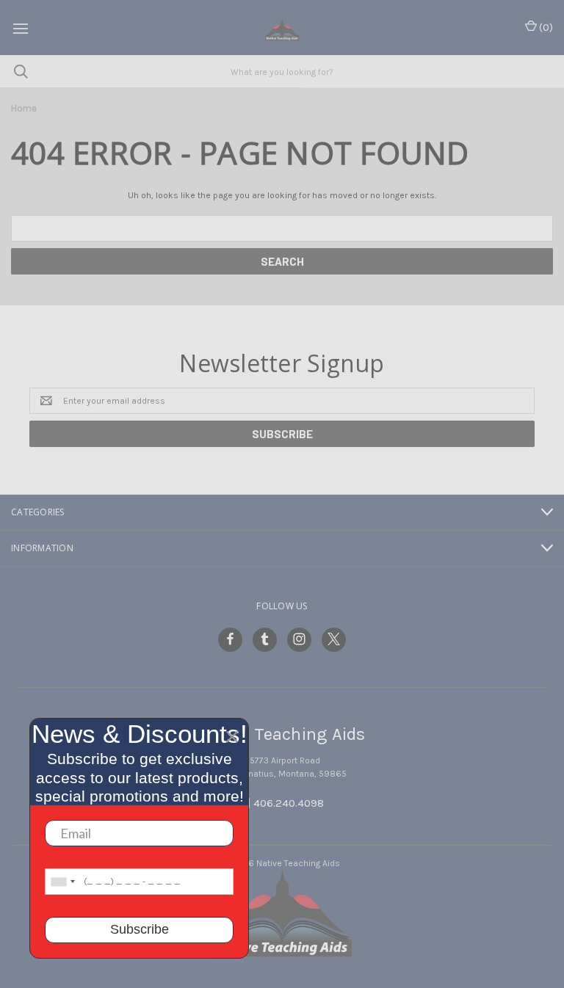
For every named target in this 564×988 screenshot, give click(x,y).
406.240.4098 (288, 803)
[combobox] (62, 881)
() (545, 27)
